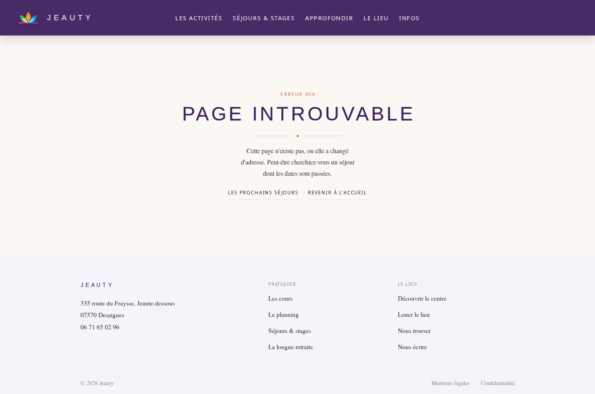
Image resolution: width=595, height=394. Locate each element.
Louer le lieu (414, 314)
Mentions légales (450, 383)
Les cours (280, 298)
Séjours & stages (264, 18)
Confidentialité (497, 383)
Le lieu (376, 18)
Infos (409, 18)
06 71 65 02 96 (100, 327)
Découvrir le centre (422, 298)
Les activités (198, 18)
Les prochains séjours (263, 193)
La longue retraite (290, 347)
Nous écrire (412, 347)
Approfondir (329, 18)
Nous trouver (414, 331)
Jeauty (97, 285)
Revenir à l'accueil (337, 193)
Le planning (283, 314)
